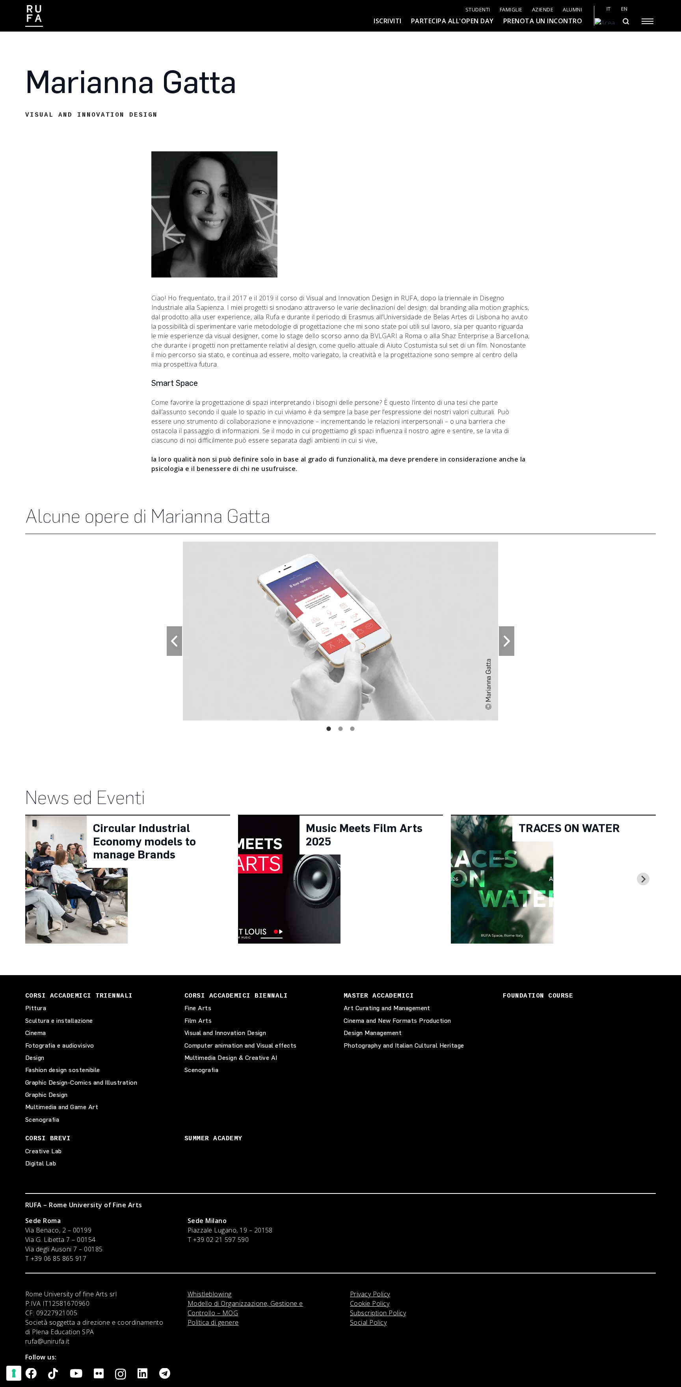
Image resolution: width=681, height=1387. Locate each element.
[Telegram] (164, 1374)
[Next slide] (643, 879)
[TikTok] (53, 1374)
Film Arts (198, 1020)
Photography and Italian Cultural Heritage (404, 1045)
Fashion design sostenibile (62, 1070)
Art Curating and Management (387, 1008)
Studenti (477, 10)
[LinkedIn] (142, 1374)
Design (35, 1057)
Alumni (572, 10)
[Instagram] (120, 1374)
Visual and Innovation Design (225, 1033)
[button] (174, 641)
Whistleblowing (210, 1294)
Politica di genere (213, 1322)
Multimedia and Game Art (61, 1107)
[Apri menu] (647, 21)
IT (609, 9)
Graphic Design (46, 1094)
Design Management (373, 1033)
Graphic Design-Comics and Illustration (81, 1082)
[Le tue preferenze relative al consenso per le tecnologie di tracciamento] (13, 1373)
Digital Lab (40, 1163)
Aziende (543, 10)
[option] (341, 630)
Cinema (35, 1033)
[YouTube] (76, 1374)
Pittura (35, 1008)
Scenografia (42, 1119)
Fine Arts (197, 1008)
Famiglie (511, 10)
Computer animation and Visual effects (240, 1045)
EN (624, 9)
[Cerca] (626, 21)
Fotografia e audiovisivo (59, 1045)
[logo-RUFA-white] (34, 16)
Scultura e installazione (59, 1020)
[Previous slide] (38, 879)
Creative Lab (43, 1151)
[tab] (329, 728)
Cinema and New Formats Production (397, 1020)
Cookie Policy (369, 1303)
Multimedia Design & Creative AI (230, 1057)
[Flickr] (99, 1374)
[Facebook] (31, 1374)
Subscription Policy (378, 1313)
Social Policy (368, 1322)
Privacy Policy (370, 1294)
